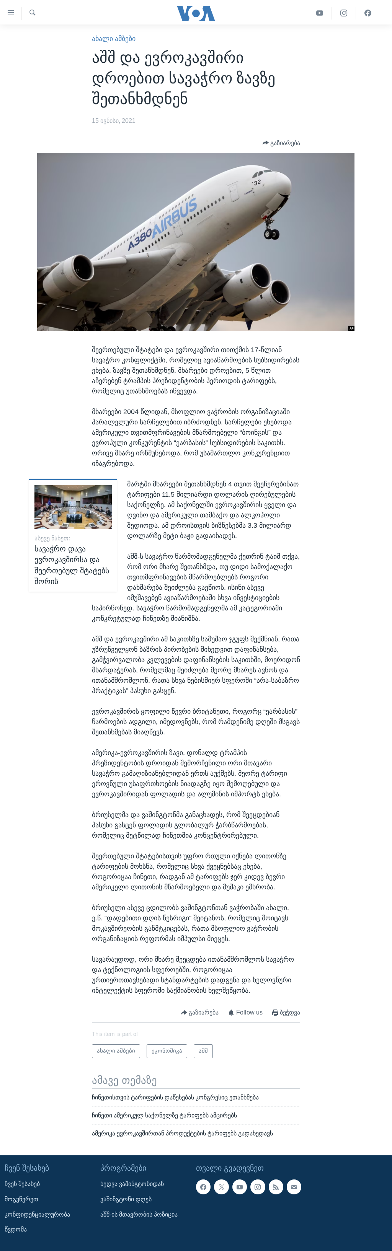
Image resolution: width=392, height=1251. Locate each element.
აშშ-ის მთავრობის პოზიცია (139, 1214)
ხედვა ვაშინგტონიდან (132, 1184)
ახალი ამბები (114, 38)
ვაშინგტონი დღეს (126, 1199)
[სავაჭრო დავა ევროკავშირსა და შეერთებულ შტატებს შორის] (73, 507)
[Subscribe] (294, 1186)
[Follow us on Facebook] (203, 1186)
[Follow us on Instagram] (257, 1186)
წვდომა (16, 1229)
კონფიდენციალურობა (37, 1214)
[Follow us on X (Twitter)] (221, 1186)
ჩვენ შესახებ (22, 1184)
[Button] (282, 143)
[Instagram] (344, 13)
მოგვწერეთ (21, 1199)
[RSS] (276, 1186)
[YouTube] (320, 13)
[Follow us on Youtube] (239, 1186)
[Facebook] (368, 13)
